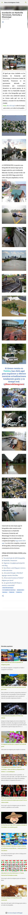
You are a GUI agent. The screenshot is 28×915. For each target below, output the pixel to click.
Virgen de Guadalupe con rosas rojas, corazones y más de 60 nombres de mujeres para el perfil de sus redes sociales (14, 800)
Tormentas (19, 592)
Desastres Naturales (7, 587)
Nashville (4, 592)
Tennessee (11, 592)
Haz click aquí (11, 105)
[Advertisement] (14, 40)
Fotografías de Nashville (8, 589)
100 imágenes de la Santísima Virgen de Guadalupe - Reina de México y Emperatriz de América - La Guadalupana (12, 769)
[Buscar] (26, 2)
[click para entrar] (14, 70)
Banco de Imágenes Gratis (11, 2)
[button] (3, 22)
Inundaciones (20, 589)
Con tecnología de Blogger (15, 913)
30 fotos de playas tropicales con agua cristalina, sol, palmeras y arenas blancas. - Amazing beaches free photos (13, 848)
